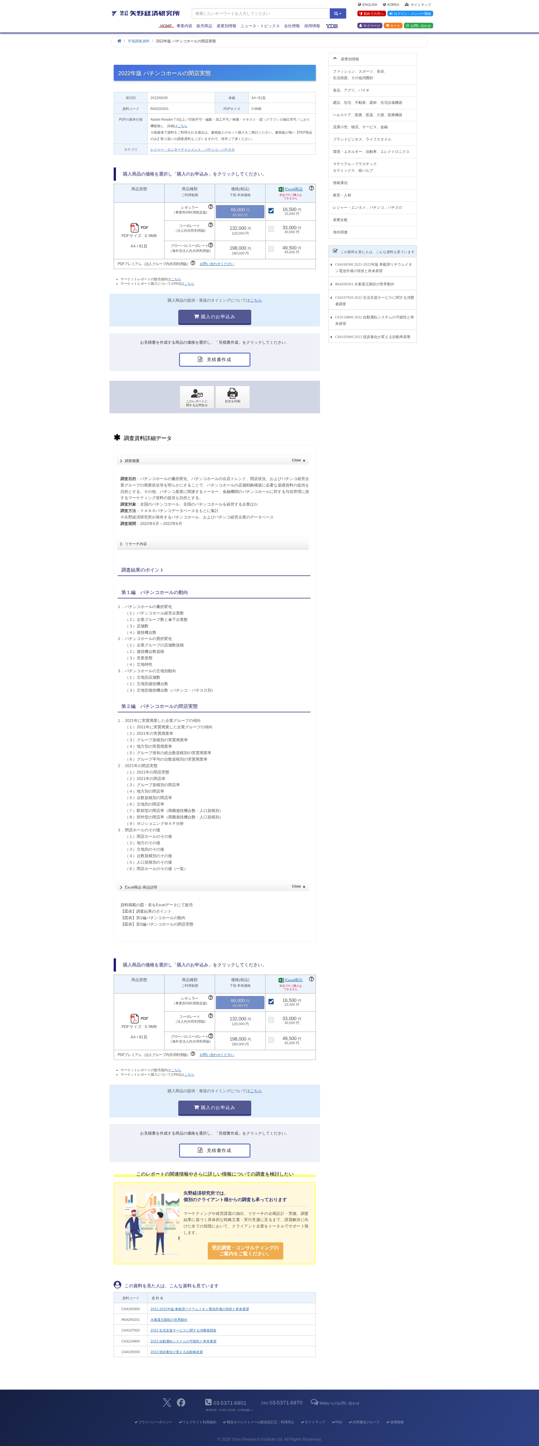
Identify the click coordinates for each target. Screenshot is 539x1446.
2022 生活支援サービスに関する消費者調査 (183, 1330)
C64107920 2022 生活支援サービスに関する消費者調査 (374, 300)
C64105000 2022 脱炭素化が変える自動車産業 (372, 337)
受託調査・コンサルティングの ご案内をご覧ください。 (245, 1250)
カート (395, 25)
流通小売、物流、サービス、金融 (360, 127)
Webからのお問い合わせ (339, 1403)
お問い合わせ (421, 25)
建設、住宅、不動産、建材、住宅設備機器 (367, 102)
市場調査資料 (139, 41)
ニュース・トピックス (260, 26)
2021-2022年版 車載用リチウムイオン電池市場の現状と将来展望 (199, 1309)
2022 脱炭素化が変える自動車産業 (176, 1352)
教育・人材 (342, 195)
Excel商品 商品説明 (215, 886)
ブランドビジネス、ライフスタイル (362, 139)
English (369, 4)
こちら (182, 126)
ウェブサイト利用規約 (199, 1422)
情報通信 (340, 183)
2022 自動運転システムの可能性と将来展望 (183, 1341)
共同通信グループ (366, 1422)
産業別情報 (226, 26)
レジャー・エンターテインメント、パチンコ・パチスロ (192, 150)
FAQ (338, 1422)
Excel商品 (294, 189)
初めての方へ (374, 14)
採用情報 (312, 26)
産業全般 (340, 220)
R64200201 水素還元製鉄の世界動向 (364, 284)
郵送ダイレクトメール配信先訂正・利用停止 (260, 1422)
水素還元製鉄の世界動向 (169, 1320)
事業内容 (184, 26)
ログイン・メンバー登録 (412, 14)
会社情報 (292, 26)
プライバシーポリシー (155, 1422)
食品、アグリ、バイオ (351, 90)
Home (166, 26)
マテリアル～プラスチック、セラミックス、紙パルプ (356, 167)
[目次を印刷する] (232, 397)
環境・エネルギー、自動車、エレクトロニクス (371, 152)
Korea (393, 4)
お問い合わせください (217, 264)
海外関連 (340, 232)
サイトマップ (421, 4)
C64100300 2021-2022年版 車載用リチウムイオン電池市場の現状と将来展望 (373, 267)
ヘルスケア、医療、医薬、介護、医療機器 (367, 115)
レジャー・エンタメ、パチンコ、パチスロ (367, 207)
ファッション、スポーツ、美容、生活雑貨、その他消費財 (360, 74)
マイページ (371, 25)
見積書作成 (218, 359)
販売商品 (204, 26)
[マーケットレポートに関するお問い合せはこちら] (197, 397)
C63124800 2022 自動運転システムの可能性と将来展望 (374, 320)
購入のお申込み (217, 316)
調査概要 (215, 460)
